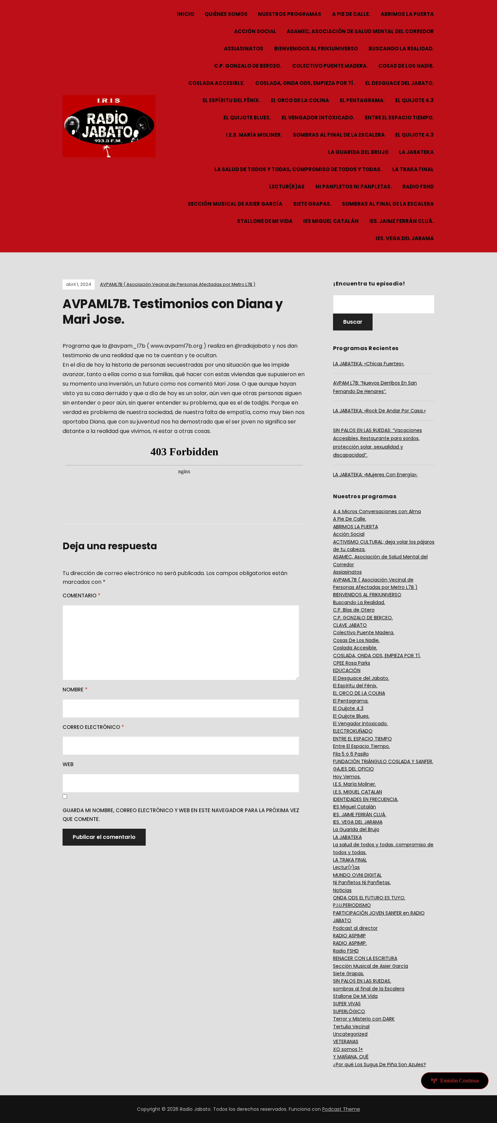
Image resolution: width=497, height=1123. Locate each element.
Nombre (75, 689)
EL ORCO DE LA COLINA (300, 100)
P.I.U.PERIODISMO (352, 905)
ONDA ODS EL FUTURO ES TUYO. (369, 897)
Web (68, 764)
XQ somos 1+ (348, 1049)
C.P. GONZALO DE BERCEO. (247, 65)
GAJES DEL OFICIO (353, 768)
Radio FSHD (418, 186)
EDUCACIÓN (346, 670)
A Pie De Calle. (351, 14)
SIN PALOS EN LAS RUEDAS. (362, 981)
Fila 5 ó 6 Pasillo (351, 754)
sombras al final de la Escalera (339, 134)
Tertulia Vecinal (351, 1026)
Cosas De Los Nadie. (406, 65)
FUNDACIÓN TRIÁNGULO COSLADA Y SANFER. (383, 761)
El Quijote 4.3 (414, 100)
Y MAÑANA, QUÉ (351, 1056)
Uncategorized (350, 1034)
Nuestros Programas (289, 14)
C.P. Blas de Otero (354, 609)
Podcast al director (355, 928)
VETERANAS (345, 1041)
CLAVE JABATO (350, 625)
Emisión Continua (459, 1080)
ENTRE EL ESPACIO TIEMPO (362, 738)
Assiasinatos (243, 48)
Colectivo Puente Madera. (330, 65)
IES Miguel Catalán (331, 221)
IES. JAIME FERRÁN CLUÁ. (401, 221)
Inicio (185, 14)
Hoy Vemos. (347, 776)
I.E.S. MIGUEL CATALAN (357, 791)
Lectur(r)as (287, 186)
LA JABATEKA (416, 152)
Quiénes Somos (226, 14)
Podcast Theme (341, 1109)
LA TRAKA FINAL (413, 169)
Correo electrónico (93, 727)
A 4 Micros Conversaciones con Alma (377, 511)
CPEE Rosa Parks (351, 663)
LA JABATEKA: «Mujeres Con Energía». (375, 474)
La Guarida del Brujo (358, 152)
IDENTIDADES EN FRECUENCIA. (365, 799)
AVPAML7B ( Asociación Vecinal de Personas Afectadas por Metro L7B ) (177, 284)
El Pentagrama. (362, 100)
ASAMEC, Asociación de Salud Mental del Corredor (360, 31)
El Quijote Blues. (247, 117)
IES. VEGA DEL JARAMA (405, 238)
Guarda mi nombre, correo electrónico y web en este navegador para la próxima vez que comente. (181, 815)
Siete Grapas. (312, 203)
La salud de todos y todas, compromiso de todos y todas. (298, 169)
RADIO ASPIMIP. (350, 943)
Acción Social (255, 31)
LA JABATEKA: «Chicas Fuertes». (368, 363)
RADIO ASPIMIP (349, 935)
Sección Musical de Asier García (235, 203)
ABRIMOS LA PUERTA (407, 14)
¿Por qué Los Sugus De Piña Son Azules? (379, 1064)
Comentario (81, 595)
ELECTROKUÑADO (353, 731)
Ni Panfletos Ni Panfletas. (353, 186)
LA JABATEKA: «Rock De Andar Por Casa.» (379, 410)
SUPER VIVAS (347, 1003)
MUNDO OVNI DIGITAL (357, 875)
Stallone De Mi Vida (264, 221)
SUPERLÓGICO (349, 1011)
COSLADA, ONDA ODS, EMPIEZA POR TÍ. (305, 83)
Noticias (342, 890)
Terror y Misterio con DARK (364, 1018)
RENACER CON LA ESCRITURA (365, 958)
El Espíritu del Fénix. (231, 100)
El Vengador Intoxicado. (318, 117)
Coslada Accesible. (216, 83)
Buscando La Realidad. (401, 48)
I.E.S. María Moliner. (254, 134)
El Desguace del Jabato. (399, 83)
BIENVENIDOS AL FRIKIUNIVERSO (316, 48)
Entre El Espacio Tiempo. (399, 117)
